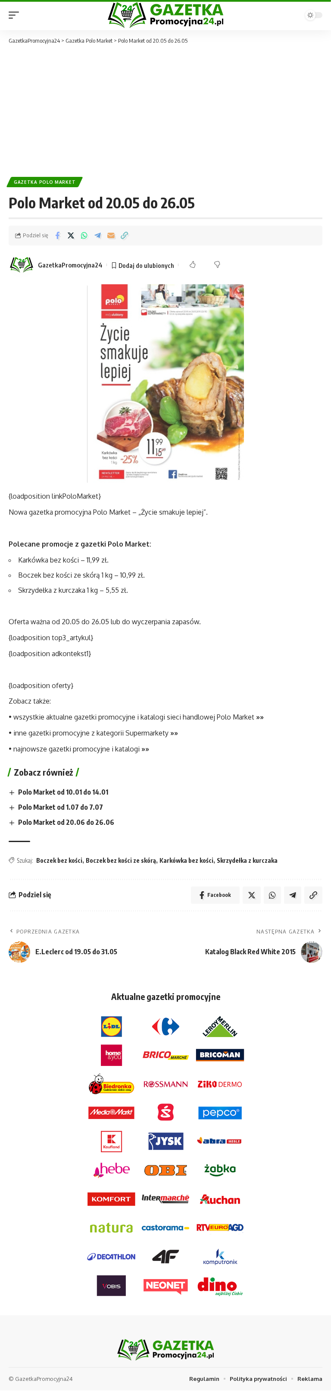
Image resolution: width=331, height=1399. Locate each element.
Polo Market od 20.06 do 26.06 (66, 822)
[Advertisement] (165, 110)
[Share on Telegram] (97, 235)
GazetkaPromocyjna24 (70, 265)
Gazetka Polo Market (44, 182)
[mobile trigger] (16, 15)
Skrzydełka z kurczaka (247, 860)
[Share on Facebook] (57, 235)
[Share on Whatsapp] (84, 235)
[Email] (111, 235)
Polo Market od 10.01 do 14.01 (63, 792)
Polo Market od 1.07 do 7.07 (60, 807)
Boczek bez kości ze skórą (121, 860)
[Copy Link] (124, 235)
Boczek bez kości (59, 860)
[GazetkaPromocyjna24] (165, 15)
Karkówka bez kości (186, 860)
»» (260, 717)
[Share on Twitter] (71, 235)
